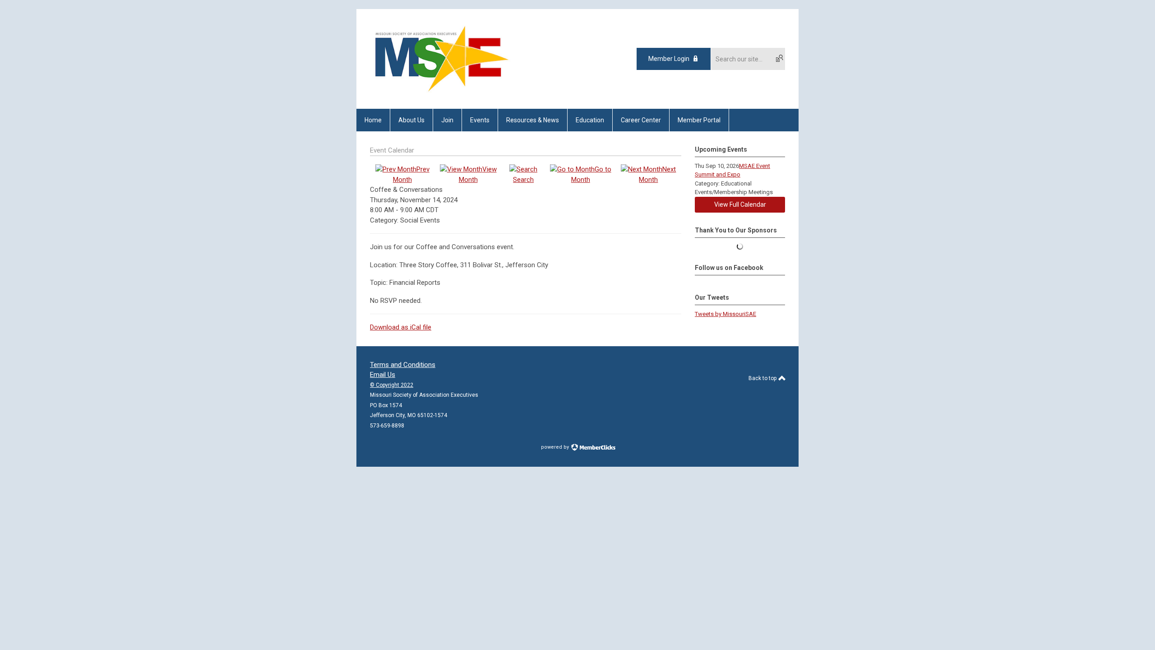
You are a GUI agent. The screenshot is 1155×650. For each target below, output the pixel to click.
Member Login (668, 58)
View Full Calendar (740, 204)
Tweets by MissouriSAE (725, 314)
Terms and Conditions (402, 365)
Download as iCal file (400, 327)
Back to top (763, 378)
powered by (555, 447)
